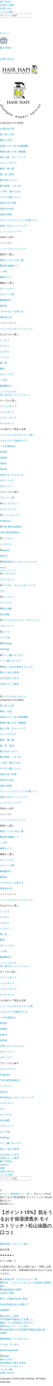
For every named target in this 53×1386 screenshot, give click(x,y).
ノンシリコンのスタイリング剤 (16, 434)
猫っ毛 (3, 362)
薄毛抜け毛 (6, 317)
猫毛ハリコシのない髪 (12, 260)
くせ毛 (3, 271)
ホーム (3, 1193)
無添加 (3, 305)
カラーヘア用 (7, 294)
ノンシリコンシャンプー (13, 248)
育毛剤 (3, 451)
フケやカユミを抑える (12, 311)
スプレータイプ (8, 417)
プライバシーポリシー (12, 1366)
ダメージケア (7, 288)
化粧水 (3, 463)
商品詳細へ (6, 1243)
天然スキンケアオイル (12, 474)
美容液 (3, 469)
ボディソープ (7, 480)
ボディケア (6, 486)
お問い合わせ (7, 59)
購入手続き (6, 47)
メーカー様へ (7, 11)
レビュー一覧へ (20, 1243)
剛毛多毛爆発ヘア (9, 265)
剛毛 (2, 368)
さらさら (4, 345)
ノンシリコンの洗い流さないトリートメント (15, 393)
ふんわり (4, 351)
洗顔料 (3, 457)
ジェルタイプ (7, 411)
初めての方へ (7, 1359)
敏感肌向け (6, 300)
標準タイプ (6, 277)
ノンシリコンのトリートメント (16, 328)
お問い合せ (6, 8)
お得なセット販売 (9, 1157)
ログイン (4, 33)
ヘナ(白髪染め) (8, 446)
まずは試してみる (9, 1154)
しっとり (4, 340)
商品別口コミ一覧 (20, 1193)
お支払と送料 (7, 5)
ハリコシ (4, 357)
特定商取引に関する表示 (13, 1362)
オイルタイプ (7, 423)
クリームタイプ (8, 406)
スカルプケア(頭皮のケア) (13, 440)
